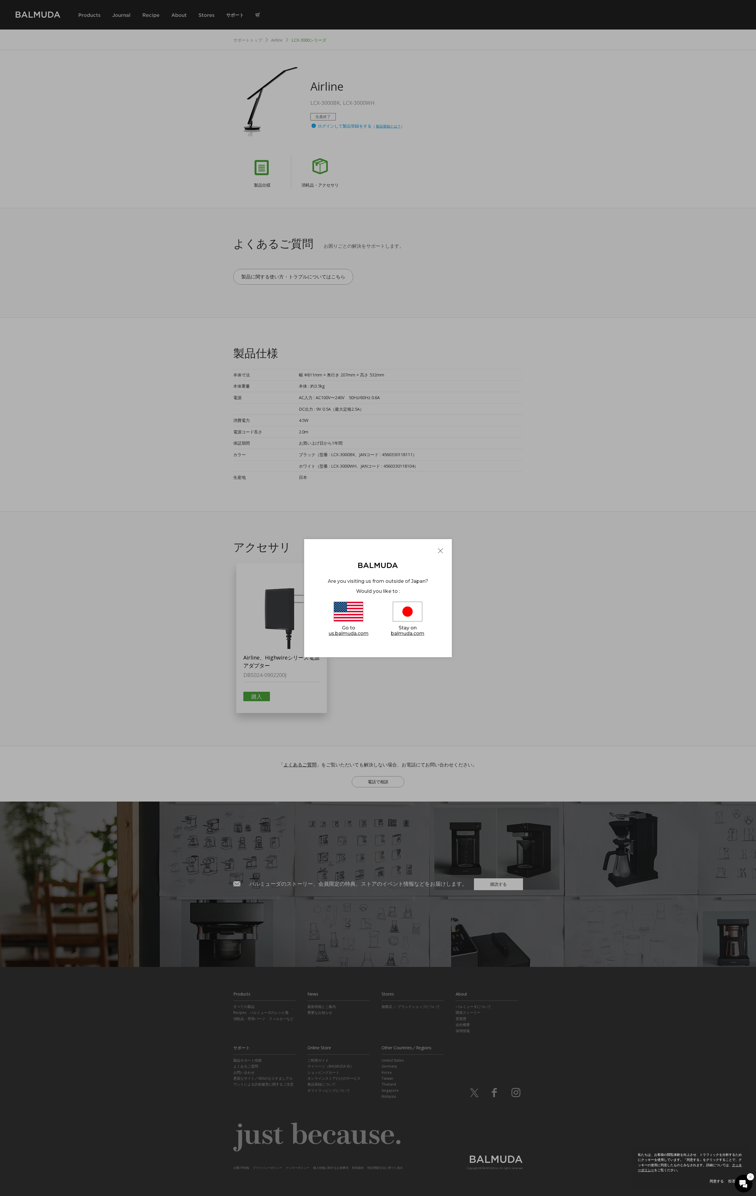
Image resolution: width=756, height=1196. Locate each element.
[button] (743, 1183)
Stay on (407, 630)
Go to (349, 630)
